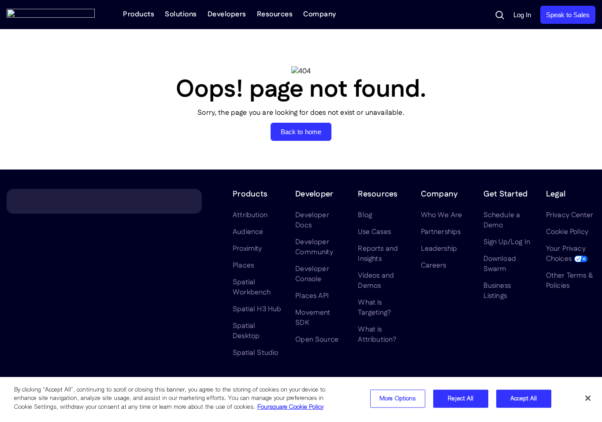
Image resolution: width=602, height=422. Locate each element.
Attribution (250, 215)
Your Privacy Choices (566, 254)
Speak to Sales (568, 15)
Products (138, 14)
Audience (248, 232)
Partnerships (441, 232)
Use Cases (374, 232)
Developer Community (314, 247)
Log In (522, 15)
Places (243, 265)
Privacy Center (569, 215)
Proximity (247, 249)
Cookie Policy (567, 232)
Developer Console (312, 274)
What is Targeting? (374, 308)
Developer (314, 194)
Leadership (439, 249)
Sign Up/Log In (506, 242)
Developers (227, 14)
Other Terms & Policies (569, 281)
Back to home (301, 132)
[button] (499, 15)
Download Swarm (499, 264)
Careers (433, 265)
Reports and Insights (378, 254)
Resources (275, 14)
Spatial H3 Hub (257, 309)
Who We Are (441, 215)
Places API (312, 296)
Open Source (316, 340)
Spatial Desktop (246, 331)
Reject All (460, 399)
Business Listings (497, 291)
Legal (555, 194)
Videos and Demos (376, 281)
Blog (365, 215)
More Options (397, 399)
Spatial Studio (255, 353)
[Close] (588, 398)
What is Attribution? (377, 334)
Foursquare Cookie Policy (290, 407)
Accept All (523, 399)
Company (319, 14)
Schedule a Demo (501, 220)
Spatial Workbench (252, 287)
